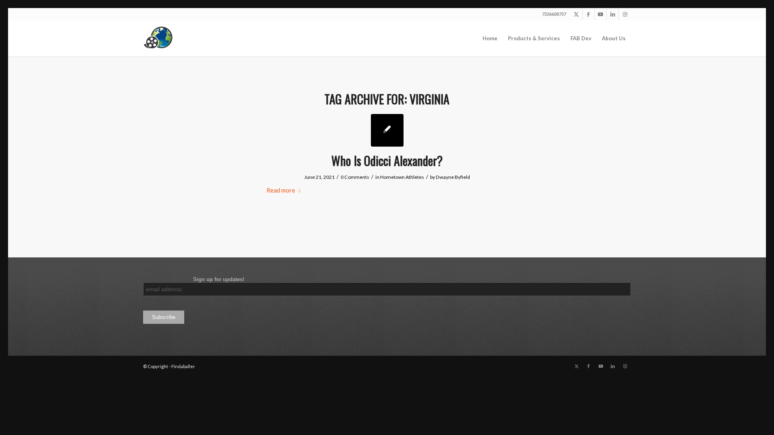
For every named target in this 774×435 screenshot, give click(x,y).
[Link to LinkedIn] (612, 14)
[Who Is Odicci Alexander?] (387, 130)
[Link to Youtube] (600, 14)
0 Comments (355, 177)
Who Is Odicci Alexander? (387, 160)
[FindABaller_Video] (161, 38)
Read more (280, 190)
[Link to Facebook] (588, 14)
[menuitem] (490, 38)
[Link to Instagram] (625, 14)
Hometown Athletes (402, 177)
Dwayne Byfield (453, 177)
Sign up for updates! (193, 279)
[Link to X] (576, 14)
